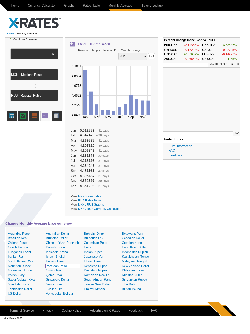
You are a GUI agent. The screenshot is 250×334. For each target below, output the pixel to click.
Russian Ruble (132, 275)
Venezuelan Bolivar (59, 293)
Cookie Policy (71, 310)
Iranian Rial (16, 256)
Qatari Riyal (54, 275)
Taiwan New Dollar (97, 284)
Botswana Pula (132, 233)
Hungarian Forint (19, 252)
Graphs (69, 5)
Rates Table (91, 5)
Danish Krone (55, 247)
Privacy (47, 310)
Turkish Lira (54, 289)
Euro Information (180, 146)
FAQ (172, 150)
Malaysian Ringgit (134, 261)
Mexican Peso (57, 266)
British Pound (131, 289)
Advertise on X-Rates (105, 310)
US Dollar (14, 293)
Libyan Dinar (93, 261)
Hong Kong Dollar (134, 247)
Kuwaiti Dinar (55, 261)
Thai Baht (128, 284)
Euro (87, 247)
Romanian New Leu (97, 275)
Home (15, 5)
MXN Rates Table (89, 196)
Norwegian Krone (20, 270)
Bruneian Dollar (56, 238)
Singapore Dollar (57, 279)
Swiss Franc (54, 284)
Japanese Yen (94, 256)
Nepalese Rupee (95, 266)
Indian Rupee (93, 252)
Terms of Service (22, 310)
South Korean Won (21, 261)
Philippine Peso (133, 270)
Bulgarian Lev (93, 238)
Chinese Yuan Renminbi (63, 243)
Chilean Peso (17, 243)
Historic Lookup (152, 5)
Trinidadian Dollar (20, 289)
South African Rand (97, 279)
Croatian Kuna (132, 243)
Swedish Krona (18, 284)
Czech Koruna (18, 247)
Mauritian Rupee (19, 266)
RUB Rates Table (89, 200)
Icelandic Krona (57, 252)
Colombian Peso (95, 243)
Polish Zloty (16, 275)
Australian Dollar (57, 233)
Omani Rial (54, 270)
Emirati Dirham (94, 289)
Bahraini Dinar (94, 233)
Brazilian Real (17, 238)
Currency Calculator (42, 5)
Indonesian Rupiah (135, 252)
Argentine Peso (19, 233)
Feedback (176, 155)
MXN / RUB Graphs (91, 204)
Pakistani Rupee (95, 270)
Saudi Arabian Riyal (21, 279)
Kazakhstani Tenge (135, 256)
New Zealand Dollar (135, 266)
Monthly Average (120, 5)
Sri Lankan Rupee (134, 279)
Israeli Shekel (55, 256)
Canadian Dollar (133, 238)
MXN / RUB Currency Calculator (99, 208)
